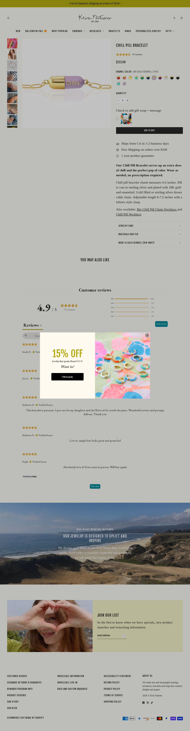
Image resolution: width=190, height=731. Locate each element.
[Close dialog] (147, 335)
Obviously (67, 376)
